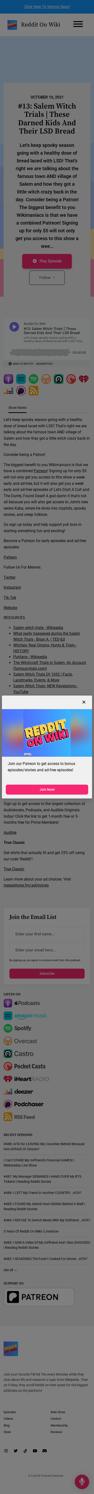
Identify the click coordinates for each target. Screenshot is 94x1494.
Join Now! (47, 789)
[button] (83, 702)
